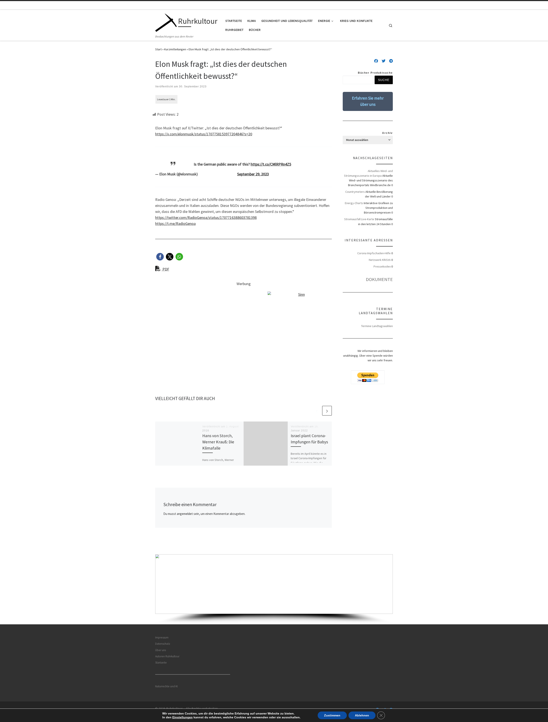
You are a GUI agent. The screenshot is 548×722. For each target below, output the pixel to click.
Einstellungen (182, 717)
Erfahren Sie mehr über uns (368, 101)
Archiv (387, 133)
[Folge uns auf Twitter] (384, 61)
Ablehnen (362, 715)
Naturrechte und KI (166, 686)
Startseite (161, 662)
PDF (165, 269)
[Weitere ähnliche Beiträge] (327, 411)
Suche (383, 80)
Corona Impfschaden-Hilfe (374, 253)
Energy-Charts (354, 203)
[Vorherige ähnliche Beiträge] (317, 411)
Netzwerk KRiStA (380, 260)
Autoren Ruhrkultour (167, 656)
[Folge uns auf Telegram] (391, 61)
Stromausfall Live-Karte (359, 219)
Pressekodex (382, 266)
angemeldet (185, 514)
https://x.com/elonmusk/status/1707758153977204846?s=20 (203, 134)
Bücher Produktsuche (375, 72)
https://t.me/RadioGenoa (175, 223)
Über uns (160, 650)
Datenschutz (162, 644)
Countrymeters (355, 192)
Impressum (161, 637)
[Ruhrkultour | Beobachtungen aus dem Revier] (166, 22)
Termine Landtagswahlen (377, 326)
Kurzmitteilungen (175, 49)
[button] (160, 256)
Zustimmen (332, 715)
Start (158, 49)
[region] (274, 589)
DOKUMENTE (379, 279)
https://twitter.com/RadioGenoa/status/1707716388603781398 (206, 217)
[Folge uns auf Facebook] (376, 61)
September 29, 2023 (253, 174)
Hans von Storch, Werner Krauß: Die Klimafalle (218, 442)
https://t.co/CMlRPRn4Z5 (271, 164)
